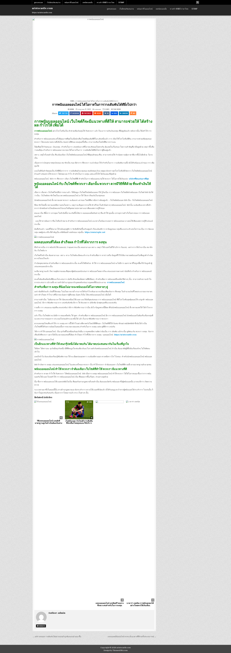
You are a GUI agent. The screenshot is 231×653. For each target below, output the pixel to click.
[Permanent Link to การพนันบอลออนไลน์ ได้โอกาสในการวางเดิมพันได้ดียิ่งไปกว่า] (94, 58)
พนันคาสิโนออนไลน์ (71, 2)
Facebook (75, 113)
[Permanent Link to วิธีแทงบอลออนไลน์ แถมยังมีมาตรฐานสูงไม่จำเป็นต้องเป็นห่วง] (48, 409)
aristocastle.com (42, 8)
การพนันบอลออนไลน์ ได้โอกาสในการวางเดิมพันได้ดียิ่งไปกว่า (94, 105)
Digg (115, 113)
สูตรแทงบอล (38, 2)
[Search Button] (197, 2)
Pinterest (87, 113)
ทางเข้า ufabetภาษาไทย (105, 2)
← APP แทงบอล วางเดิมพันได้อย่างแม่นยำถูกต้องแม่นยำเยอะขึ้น (56, 637)
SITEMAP (121, 2)
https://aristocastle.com (125, 335)
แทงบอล (98, 109)
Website (42, 626)
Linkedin (125, 113)
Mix (134, 113)
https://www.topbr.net (95, 232)
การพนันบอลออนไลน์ (115, 282)
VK (108, 113)
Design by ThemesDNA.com (116, 650)
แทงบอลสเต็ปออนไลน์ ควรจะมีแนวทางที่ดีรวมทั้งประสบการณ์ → (132, 637)
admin (72, 109)
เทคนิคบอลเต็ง (87, 2)
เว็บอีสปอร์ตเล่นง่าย (53, 2)
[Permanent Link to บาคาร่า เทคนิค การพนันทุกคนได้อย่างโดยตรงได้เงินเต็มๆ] (140, 501)
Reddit (99, 113)
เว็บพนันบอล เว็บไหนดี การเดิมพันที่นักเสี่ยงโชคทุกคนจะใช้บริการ (79, 422)
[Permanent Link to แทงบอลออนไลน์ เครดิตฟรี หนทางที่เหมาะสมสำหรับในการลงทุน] (110, 501)
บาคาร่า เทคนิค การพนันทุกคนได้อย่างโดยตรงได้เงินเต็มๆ (140, 604)
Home (72, 101)
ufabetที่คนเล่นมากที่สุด (139, 179)
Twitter (64, 113)
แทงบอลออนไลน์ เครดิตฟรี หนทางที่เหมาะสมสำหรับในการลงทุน (110, 604)
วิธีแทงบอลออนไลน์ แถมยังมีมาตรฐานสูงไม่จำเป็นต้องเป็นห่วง (48, 422)
